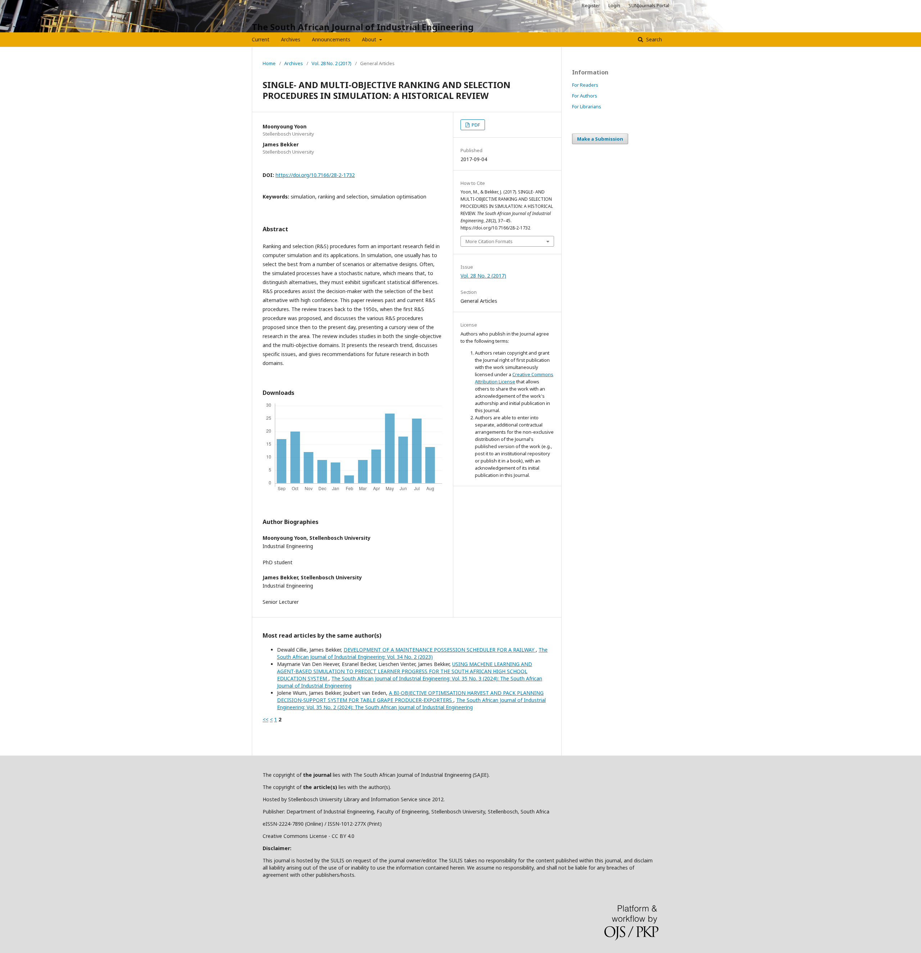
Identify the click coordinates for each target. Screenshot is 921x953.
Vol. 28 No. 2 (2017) (331, 63)
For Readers (585, 85)
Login (614, 5)
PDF (475, 125)
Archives (290, 39)
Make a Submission (600, 139)
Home (269, 63)
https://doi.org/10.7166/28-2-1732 (315, 175)
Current (260, 39)
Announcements (331, 39)
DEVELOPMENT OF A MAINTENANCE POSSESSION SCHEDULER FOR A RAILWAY (440, 649)
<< (265, 719)
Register (591, 5)
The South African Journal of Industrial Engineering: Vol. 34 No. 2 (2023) (412, 653)
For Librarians (586, 106)
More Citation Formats (489, 241)
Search (653, 39)
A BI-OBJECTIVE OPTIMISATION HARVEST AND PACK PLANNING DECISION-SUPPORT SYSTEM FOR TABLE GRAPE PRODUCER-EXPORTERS (410, 696)
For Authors (584, 95)
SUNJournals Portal (649, 5)
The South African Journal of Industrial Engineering (362, 27)
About (370, 39)
